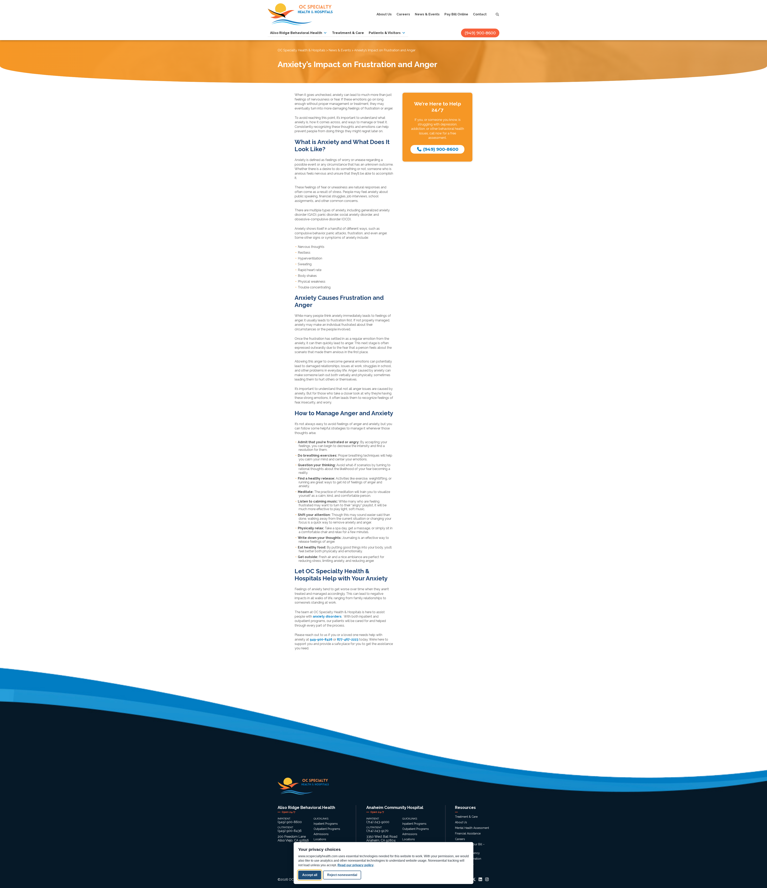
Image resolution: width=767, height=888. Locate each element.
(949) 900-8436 (290, 831)
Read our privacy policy (356, 865)
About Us (461, 822)
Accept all (309, 875)
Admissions (321, 834)
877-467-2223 (347, 639)
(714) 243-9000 (377, 822)
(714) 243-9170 (377, 831)
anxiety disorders (327, 616)
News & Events (340, 50)
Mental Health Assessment (472, 827)
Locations (320, 839)
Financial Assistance (468, 833)
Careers (460, 839)
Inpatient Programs (326, 823)
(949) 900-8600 (480, 33)
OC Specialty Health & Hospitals (301, 50)
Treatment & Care (466, 816)
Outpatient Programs (327, 828)
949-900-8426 (321, 639)
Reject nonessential (342, 875)
